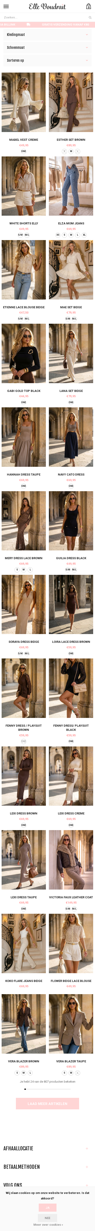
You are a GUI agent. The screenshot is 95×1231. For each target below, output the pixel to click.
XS (57, 235)
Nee (47, 1218)
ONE (23, 151)
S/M (20, 235)
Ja (48, 1207)
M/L (27, 235)
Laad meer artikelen (47, 1104)
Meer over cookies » (48, 1224)
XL (84, 235)
